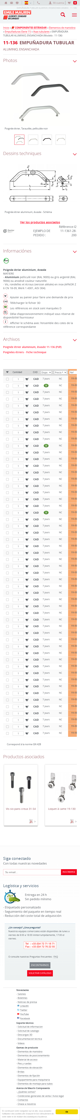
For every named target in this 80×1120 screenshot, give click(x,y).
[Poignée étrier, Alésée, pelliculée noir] (47, 140)
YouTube (24, 1014)
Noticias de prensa (27, 1001)
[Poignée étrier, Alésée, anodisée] (61, 140)
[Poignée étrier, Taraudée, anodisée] (33, 140)
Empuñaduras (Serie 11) (18, 31)
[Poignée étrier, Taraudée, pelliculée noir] (40, 98)
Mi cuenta (58, 2)
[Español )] (28, 3)
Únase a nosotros (27, 1103)
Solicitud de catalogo (28, 1030)
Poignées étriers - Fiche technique (24, 352)
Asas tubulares (41, 31)
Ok (66, 1111)
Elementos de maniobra (62, 27)
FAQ (56, 956)
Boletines (22, 997)
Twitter (23, 1010)
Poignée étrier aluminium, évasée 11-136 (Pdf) (32, 347)
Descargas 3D (25, 1034)
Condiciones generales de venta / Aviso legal (41, 1095)
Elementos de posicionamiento (33, 1055)
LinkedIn (24, 1005)
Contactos (23, 1099)
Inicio (6, 27)
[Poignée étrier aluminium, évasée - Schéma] (40, 187)
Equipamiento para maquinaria (34, 1079)
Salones (22, 993)
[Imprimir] (17, 3)
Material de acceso (27, 1059)
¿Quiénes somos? (27, 1091)
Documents (31, 821)
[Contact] (11, 3)
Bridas (21, 1071)
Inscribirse (69, 871)
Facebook (25, 1018)
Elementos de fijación (29, 1075)
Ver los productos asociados (40, 222)
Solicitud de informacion (30, 1026)
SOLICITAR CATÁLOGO (40, 973)
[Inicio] (6, 3)
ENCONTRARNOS (40, 964)
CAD (36, 379)
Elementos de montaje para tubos (35, 1083)
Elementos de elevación (30, 1067)
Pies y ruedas (24, 1063)
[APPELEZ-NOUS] (38, 3)
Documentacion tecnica (30, 1038)
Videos (21, 1043)
